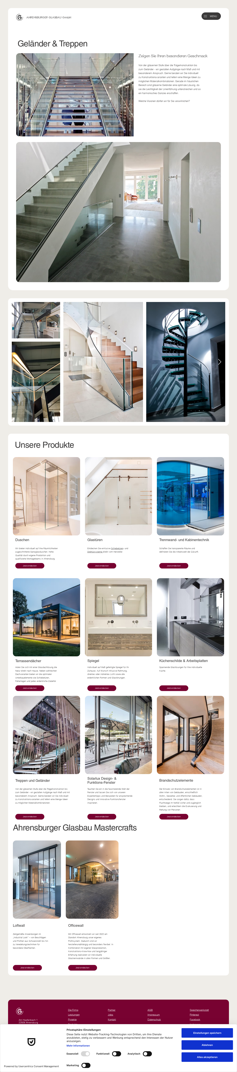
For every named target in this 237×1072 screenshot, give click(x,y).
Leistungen (74, 1014)
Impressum (154, 1014)
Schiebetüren (117, 548)
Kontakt (112, 1019)
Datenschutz (154, 1019)
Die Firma (73, 1010)
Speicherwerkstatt (199, 1010)
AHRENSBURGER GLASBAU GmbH (48, 17)
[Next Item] (220, 362)
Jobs (110, 1014)
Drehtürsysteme (95, 551)
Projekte (72, 1019)
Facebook (195, 1019)
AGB (150, 1010)
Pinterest (194, 1014)
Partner (111, 1010)
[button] (205, 16)
